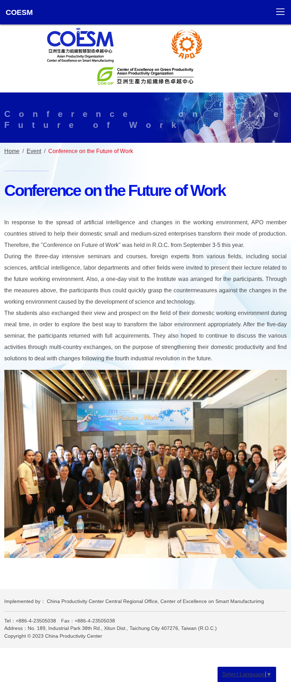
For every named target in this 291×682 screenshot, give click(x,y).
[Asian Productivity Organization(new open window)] (187, 44)
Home (12, 151)
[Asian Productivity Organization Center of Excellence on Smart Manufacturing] (80, 44)
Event (34, 151)
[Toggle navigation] (280, 11)
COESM (19, 12)
